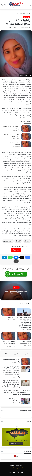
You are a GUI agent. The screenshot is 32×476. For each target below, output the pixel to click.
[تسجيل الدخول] (5, 5)
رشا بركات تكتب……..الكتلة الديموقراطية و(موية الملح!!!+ (8, 343)
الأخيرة (27, 353)
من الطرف (18, 13)
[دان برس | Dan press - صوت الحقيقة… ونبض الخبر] (16, 4)
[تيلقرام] (4, 257)
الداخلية (26, 241)
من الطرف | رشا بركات (9, 317)
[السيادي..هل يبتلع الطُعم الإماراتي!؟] (26, 144)
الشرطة (18, 241)
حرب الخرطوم (7, 241)
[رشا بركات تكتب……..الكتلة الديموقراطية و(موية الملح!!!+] (8, 336)
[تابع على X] (23, 27)
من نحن (16, 468)
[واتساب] (10, 257)
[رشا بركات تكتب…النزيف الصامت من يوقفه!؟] (26, 128)
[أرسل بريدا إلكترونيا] (22, 27)
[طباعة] (16, 261)
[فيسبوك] (27, 257)
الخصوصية (11, 468)
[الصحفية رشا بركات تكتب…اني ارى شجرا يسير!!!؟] (24, 336)
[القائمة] (30, 5)
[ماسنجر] (16, 257)
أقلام (23, 13)
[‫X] (21, 257)
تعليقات (5, 353)
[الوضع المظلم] (2, 5)
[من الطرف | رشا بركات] (8, 312)
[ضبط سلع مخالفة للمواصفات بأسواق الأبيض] (25, 401)
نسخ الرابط (16, 250)
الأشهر (16, 353)
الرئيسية (27, 13)
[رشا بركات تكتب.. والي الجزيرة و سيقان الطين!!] (26, 136)
